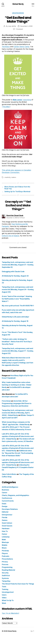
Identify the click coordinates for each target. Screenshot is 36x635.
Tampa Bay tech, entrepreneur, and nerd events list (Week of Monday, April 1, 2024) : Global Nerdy (17, 412)
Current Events (8, 501)
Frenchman (6, 401)
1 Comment (19, 29)
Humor (4, 534)
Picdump (5, 551)
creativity (7, 177)
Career (4, 493)
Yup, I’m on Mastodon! (10, 613)
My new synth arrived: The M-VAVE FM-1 (18, 306)
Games (4, 520)
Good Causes (7, 526)
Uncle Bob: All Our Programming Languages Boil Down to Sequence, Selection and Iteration (16, 403)
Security (5, 573)
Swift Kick (6, 575)
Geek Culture (7, 523)
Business (5, 490)
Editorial (5, 512)
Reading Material (8, 570)
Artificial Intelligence (10, 487)
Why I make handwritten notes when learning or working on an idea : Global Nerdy (16, 384)
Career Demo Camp (21, 47)
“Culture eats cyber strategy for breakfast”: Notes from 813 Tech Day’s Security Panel (17, 341)
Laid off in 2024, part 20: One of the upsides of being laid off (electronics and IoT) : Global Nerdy (18, 436)
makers (13, 177)
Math (4, 540)
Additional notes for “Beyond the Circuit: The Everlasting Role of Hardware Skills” (17, 453)
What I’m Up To (8, 600)
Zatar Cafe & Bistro (9, 474)
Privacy (5, 562)
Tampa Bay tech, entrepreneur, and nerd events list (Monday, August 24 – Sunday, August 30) (18, 289)
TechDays (6, 47)
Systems (5, 578)
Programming (7, 567)
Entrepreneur (7, 515)
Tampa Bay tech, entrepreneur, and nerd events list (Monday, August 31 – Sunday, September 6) (18, 264)
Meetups (5, 542)
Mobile (4, 545)
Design (4, 506)
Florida (4, 517)
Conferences (7, 498)
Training (5, 589)
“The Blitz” (6, 107)
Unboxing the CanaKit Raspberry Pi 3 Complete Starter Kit (18, 467)
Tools (4, 587)
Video (4, 598)
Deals (4, 504)
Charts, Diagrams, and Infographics (15, 495)
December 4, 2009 (26, 26)
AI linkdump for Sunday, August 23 (15, 276)
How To (5, 531)
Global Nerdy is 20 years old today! (15, 317)
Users (4, 595)
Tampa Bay (6, 581)
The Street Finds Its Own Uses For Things (18, 584)
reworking (27, 100)
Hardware (5, 528)
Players (5, 553)
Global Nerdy (18, 4)
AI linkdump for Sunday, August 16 (15, 321)
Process (5, 564)
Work (4, 603)
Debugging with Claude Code (13, 271)
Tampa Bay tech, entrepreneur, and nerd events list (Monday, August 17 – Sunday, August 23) (18, 350)
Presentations (7, 559)
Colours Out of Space (10, 236)
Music (4, 548)
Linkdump (6, 537)
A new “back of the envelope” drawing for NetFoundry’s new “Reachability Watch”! (17, 298)
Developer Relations (10, 509)
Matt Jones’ (18, 100)
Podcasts (5, 556)
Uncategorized (18, 13)
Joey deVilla (12, 26)
